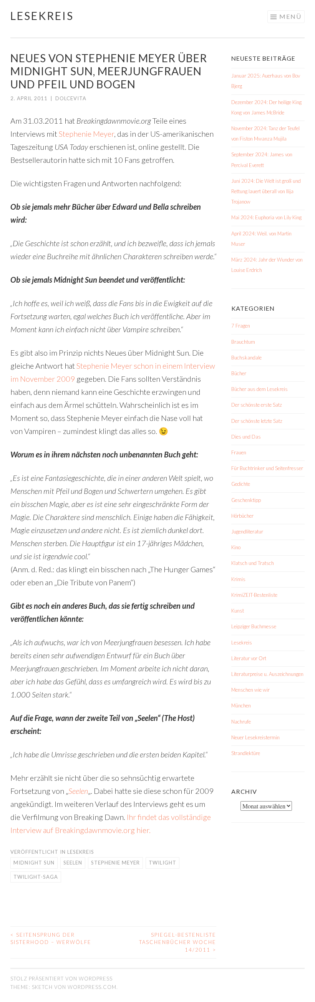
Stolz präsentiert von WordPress (61, 979)
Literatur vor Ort (248, 658)
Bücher (238, 373)
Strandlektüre (245, 753)
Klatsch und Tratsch (252, 563)
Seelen (78, 790)
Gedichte (240, 484)
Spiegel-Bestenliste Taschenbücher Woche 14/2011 (177, 942)
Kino (235, 547)
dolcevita (70, 98)
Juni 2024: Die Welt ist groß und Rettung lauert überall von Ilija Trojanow (266, 191)
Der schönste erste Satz (256, 405)
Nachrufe (241, 722)
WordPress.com (92, 987)
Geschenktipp (246, 500)
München (241, 705)
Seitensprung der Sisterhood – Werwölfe (50, 939)
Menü (290, 16)
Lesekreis (42, 15)
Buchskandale (246, 357)
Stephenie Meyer (86, 133)
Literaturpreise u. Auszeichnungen (267, 674)
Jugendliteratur (247, 531)
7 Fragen (240, 326)
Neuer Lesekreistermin (255, 737)
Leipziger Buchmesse (253, 626)
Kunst (237, 611)
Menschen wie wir (250, 690)
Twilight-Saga (35, 877)
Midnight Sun (34, 863)
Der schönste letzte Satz (256, 421)
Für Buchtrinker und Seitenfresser (267, 468)
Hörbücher (242, 516)
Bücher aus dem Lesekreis (259, 389)
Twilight (162, 863)
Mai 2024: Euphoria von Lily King (266, 217)
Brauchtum (243, 342)
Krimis (238, 579)
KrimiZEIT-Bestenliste (254, 595)
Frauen (238, 452)
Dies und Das (246, 437)
